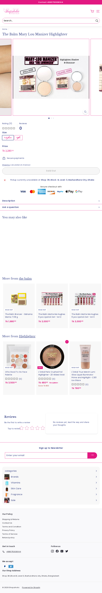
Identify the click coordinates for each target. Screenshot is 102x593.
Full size (8, 137)
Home (4, 29)
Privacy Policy (8, 530)
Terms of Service (10, 534)
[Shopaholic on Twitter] (66, 551)
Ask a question (10, 207)
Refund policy (8, 537)
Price (5, 146)
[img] (8, 128)
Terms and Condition (11, 526)
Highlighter (27, 336)
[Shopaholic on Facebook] (57, 551)
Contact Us (7, 523)
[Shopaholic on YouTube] (62, 551)
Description (8, 200)
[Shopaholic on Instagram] (52, 551)
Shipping (6, 165)
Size (4, 132)
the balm (25, 278)
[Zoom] (85, 111)
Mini (18, 137)
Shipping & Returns (10, 519)
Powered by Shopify (31, 587)
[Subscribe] (92, 455)
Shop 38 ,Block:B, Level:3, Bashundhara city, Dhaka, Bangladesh (30, 576)
